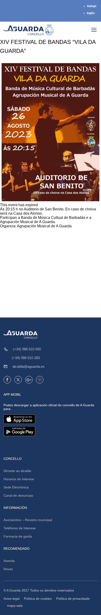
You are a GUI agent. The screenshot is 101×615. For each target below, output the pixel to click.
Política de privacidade (73, 598)
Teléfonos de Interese (20, 528)
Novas (8, 569)
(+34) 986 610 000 (27, 349)
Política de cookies (38, 598)
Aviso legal (11, 598)
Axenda (9, 561)
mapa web (15, 605)
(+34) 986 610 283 (26, 358)
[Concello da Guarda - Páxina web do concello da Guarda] (29, 29)
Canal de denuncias (18, 495)
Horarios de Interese (19, 479)
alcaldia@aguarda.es (28, 366)
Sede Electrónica (16, 487)
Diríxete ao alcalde (17, 471)
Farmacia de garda (18, 536)
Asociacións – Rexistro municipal (28, 520)
